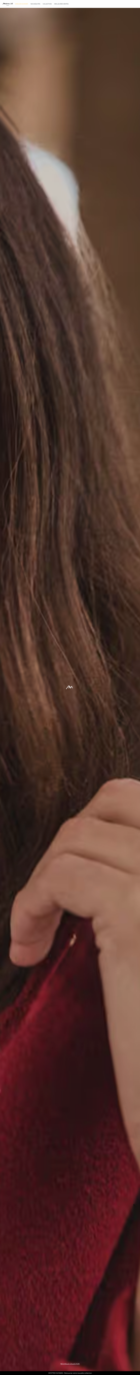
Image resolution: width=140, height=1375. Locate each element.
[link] (21, 4)
